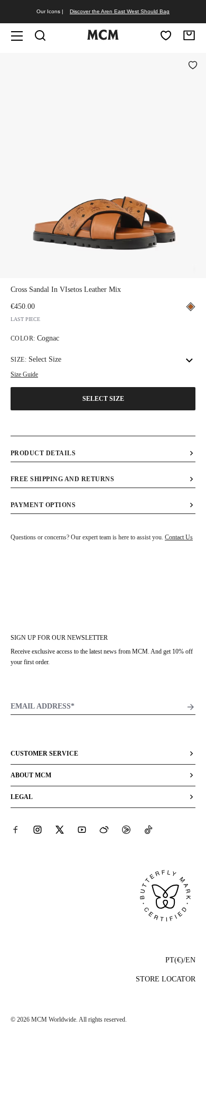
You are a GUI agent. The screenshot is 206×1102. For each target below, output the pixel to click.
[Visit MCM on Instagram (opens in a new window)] (37, 829)
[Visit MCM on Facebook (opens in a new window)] (15, 829)
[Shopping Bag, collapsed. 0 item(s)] (189, 35)
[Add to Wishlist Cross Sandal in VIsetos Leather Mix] (192, 66)
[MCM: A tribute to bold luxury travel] (103, 37)
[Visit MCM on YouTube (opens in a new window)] (82, 829)
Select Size (103, 398)
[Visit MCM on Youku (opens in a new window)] (126, 829)
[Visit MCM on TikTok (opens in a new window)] (148, 829)
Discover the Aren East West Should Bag (120, 11)
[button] (103, 164)
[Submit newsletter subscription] (190, 707)
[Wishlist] (166, 35)
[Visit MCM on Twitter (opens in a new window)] (59, 829)
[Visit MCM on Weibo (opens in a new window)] (104, 829)
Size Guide (24, 374)
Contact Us (179, 537)
